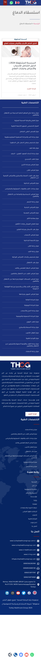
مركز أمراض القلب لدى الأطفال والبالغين (25, 274)
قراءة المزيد (31, 89)
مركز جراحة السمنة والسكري (29, 327)
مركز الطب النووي (33, 322)
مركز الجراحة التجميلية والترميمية (27, 316)
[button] (5, 2)
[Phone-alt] (15, 654)
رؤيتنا (35, 500)
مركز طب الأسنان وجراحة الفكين (28, 229)
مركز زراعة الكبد (33, 252)
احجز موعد (33, 523)
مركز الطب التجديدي (32, 159)
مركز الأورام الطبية (32, 338)
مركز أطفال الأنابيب (32, 333)
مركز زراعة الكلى (33, 246)
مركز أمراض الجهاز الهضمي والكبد (27, 268)
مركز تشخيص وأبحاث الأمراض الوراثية (25, 257)
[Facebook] (29, 593)
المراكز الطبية (32, 519)
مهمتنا (34, 504)
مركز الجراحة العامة (32, 300)
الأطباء (34, 515)
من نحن (34, 486)
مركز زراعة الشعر (33, 202)
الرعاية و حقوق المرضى (30, 511)
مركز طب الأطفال (33, 263)
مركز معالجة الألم (33, 218)
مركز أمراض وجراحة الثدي (30, 165)
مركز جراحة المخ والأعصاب (29, 311)
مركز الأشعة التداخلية (31, 240)
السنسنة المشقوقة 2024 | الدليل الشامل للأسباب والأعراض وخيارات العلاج (22, 66)
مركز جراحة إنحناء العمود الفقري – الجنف (25, 154)
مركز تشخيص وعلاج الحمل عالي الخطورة (24, 143)
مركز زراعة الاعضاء (32, 351)
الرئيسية (37, 24)
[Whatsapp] (11, 2)
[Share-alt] (10, 654)
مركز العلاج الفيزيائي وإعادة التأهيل (27, 224)
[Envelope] (26, 654)
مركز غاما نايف (34, 148)
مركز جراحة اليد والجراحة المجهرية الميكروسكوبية (22, 137)
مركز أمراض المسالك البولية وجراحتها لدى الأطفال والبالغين (21, 457)
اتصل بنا (34, 526)
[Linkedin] (7, 593)
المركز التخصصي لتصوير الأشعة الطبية (25, 126)
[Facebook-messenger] (21, 654)
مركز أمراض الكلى (33, 170)
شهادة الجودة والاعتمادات (28, 508)
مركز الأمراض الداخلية (31, 183)
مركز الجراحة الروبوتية (31, 305)
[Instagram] (13, 593)
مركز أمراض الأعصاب (31, 235)
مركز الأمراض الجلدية (31, 207)
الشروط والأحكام (31, 493)
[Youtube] (18, 593)
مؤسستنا (33, 497)
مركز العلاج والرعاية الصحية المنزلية (26, 121)
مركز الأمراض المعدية (31, 213)
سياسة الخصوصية (31, 489)
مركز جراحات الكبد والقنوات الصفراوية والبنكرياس (22, 189)
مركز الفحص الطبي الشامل (29, 132)
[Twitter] (24, 593)
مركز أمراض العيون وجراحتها (29, 294)
